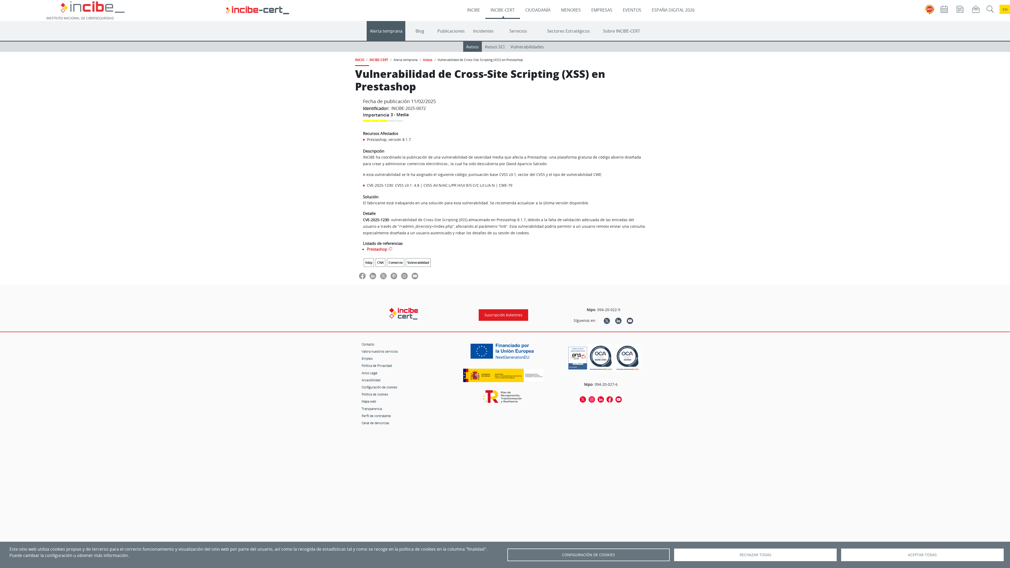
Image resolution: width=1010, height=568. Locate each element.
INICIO (359, 60)
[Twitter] (607, 320)
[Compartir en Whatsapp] (404, 275)
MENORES (571, 10)
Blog (420, 31)
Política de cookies (375, 394)
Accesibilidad (371, 380)
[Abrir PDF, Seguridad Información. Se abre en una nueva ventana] (601, 358)
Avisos (472, 47)
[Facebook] (610, 398)
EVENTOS (632, 10)
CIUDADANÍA (538, 10)
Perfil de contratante (376, 416)
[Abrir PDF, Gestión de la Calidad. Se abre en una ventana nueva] (627, 358)
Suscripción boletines (503, 315)
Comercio (395, 262)
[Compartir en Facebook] (362, 275)
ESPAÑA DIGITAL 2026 (673, 10)
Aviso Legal (369, 373)
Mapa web (369, 401)
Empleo (367, 358)
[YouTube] (630, 320)
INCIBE (473, 10)
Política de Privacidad (377, 365)
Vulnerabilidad (418, 262)
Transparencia (372, 409)
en (1005, 9)
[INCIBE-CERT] (403, 314)
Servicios (518, 31)
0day (368, 262)
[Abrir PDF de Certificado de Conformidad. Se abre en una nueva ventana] (577, 356)
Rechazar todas (755, 554)
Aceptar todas (922, 554)
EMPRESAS (601, 10)
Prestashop (377, 249)
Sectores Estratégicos (568, 31)
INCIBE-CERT (503, 10)
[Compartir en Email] (415, 275)
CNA (380, 262)
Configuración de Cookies (588, 554)
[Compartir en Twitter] (383, 275)
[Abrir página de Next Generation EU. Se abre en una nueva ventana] (503, 353)
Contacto (368, 344)
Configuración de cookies (379, 387)
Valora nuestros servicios (380, 351)
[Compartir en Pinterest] (394, 275)
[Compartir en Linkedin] (373, 275)
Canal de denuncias (375, 423)
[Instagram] (592, 398)
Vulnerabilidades (527, 47)
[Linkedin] (618, 320)
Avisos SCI (494, 47)
